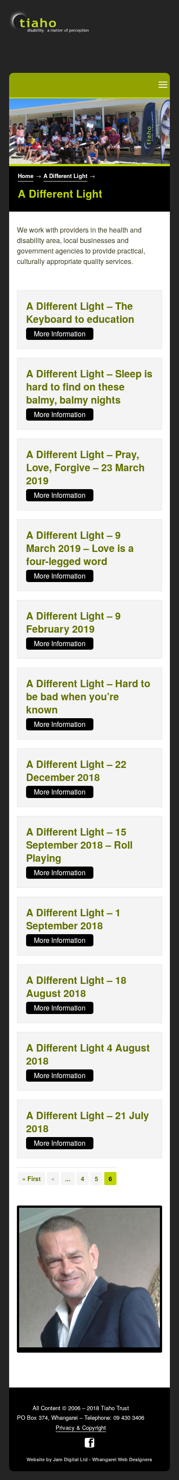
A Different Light (65, 175)
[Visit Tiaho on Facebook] (89, 1442)
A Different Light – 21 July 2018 (87, 1121)
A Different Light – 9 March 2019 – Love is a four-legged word (80, 548)
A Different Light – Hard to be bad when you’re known (88, 696)
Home (25, 175)
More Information (60, 334)
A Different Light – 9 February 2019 (73, 622)
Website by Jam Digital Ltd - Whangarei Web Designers (89, 1459)
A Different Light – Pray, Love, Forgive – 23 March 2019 (85, 467)
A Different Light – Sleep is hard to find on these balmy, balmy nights (89, 386)
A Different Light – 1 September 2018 (73, 918)
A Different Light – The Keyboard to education (80, 312)
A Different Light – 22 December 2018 (76, 770)
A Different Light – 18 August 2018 (76, 986)
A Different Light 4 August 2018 (88, 1054)
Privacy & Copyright (81, 1427)
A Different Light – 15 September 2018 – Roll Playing (79, 844)
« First (31, 1178)
